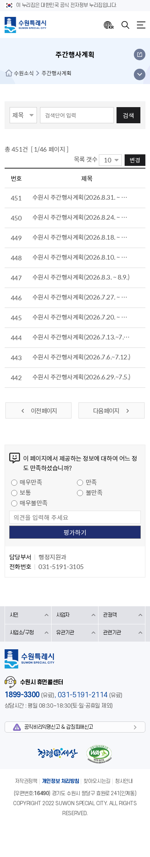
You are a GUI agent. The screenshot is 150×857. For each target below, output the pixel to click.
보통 (25, 492)
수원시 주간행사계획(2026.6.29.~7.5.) (81, 376)
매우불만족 (34, 502)
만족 (91, 481)
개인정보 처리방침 (60, 781)
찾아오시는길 (96, 781)
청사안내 (124, 781)
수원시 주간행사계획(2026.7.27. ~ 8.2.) (81, 296)
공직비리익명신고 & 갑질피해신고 (58, 727)
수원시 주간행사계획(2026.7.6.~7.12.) (81, 356)
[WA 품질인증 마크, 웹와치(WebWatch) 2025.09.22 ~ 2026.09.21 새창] (99, 754)
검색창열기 (125, 25)
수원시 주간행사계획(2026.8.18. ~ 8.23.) (81, 237)
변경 (135, 160)
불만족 (94, 492)
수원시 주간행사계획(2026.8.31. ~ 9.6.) (81, 197)
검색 (128, 115)
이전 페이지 (44, 410)
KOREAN (109, 25)
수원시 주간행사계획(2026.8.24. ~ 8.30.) (81, 217)
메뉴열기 (141, 25)
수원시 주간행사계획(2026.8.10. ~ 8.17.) (81, 256)
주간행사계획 (57, 73)
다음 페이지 (106, 410)
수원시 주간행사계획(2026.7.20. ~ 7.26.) (81, 316)
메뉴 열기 (139, 74)
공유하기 (139, 54)
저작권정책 (26, 781)
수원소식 (24, 73)
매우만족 (31, 481)
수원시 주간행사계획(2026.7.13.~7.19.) (81, 336)
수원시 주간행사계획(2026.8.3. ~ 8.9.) (81, 276)
